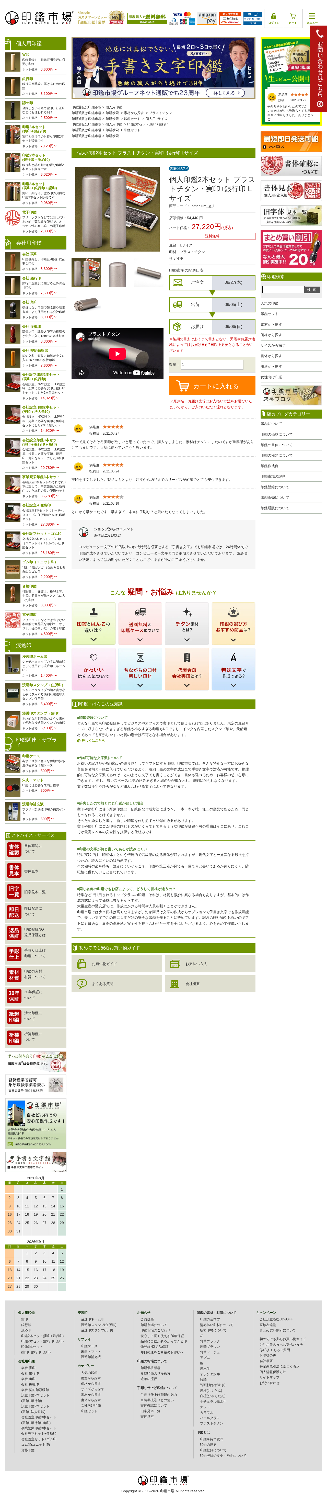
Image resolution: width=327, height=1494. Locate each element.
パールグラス (210, 1418)
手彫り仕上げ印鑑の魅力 (159, 1395)
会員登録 (147, 1319)
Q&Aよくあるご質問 (275, 1350)
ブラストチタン (160, 113)
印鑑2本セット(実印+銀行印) (42, 1336)
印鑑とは (203, 1432)
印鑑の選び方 (210, 1319)
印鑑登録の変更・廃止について (223, 1455)
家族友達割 (268, 1325)
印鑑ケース (89, 1346)
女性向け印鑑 (271, 377)
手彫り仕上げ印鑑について (157, 1388)
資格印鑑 (27, 1450)
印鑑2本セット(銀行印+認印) (42, 1341)
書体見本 (147, 1416)
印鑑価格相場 (150, 1368)
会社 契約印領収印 (35, 1390)
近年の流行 (149, 1379)
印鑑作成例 (269, 466)
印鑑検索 (112, 113)
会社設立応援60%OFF (276, 1319)
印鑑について (271, 424)
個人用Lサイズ (156, 119)
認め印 (26, 1330)
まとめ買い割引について (278, 1330)
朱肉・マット (91, 1351)
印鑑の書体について (277, 445)
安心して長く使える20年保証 (162, 1336)
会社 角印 (28, 1379)
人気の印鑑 (269, 303)
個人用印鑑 (114, 107)
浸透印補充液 (91, 1357)
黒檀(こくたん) (211, 1391)
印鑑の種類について (277, 455)
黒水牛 (205, 1369)
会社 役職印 (30, 1384)
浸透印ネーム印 (92, 1319)
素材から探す (271, 324)
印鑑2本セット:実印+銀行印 (148, 124)
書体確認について (154, 1405)
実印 (24, 1319)
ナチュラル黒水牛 (213, 1402)
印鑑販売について (275, 497)
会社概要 (192, 984)
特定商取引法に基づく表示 (279, 1366)
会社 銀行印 (30, 1373)
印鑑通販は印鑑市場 (86, 107)
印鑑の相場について (152, 1361)
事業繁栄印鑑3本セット (38, 1428)
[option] (86, 272)
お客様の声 (268, 1355)
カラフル (206, 1412)
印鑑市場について (154, 1325)
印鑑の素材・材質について (217, 1313)
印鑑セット (269, 314)
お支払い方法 (196, 964)
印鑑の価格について (277, 434)
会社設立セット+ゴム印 (38, 1439)
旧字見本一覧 (150, 1411)
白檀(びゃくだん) (212, 1396)
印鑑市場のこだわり (155, 1330)
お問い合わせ (269, 1383)
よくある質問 (102, 984)
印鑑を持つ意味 (211, 1439)
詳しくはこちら (93, 740)
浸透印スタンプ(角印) (97, 1330)
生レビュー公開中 (291, 61)
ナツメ (205, 1407)
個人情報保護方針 (273, 1372)
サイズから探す (273, 345)
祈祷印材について (213, 1330)
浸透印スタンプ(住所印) (98, 1325)
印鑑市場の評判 (273, 476)
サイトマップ (269, 1377)
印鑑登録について (275, 487)
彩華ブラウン (210, 1347)
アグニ (205, 1358)
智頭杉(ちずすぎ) (212, 1385)
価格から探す (271, 335)
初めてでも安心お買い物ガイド (283, 1339)
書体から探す (271, 356)
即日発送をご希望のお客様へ (162, 1352)
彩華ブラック (210, 1341)
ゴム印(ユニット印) (35, 1444)
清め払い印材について (216, 1325)
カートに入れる (216, 386)
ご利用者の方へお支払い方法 (281, 1344)
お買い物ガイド (104, 964)
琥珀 (203, 1380)
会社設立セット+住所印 (38, 1433)
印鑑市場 (167, 1491)
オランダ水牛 (210, 1374)
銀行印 (26, 1325)
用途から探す (271, 366)
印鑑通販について (275, 508)
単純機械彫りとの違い (157, 1400)
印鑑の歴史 (208, 1444)
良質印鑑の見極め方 (155, 1373)
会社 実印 (28, 1368)
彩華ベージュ (210, 1352)
